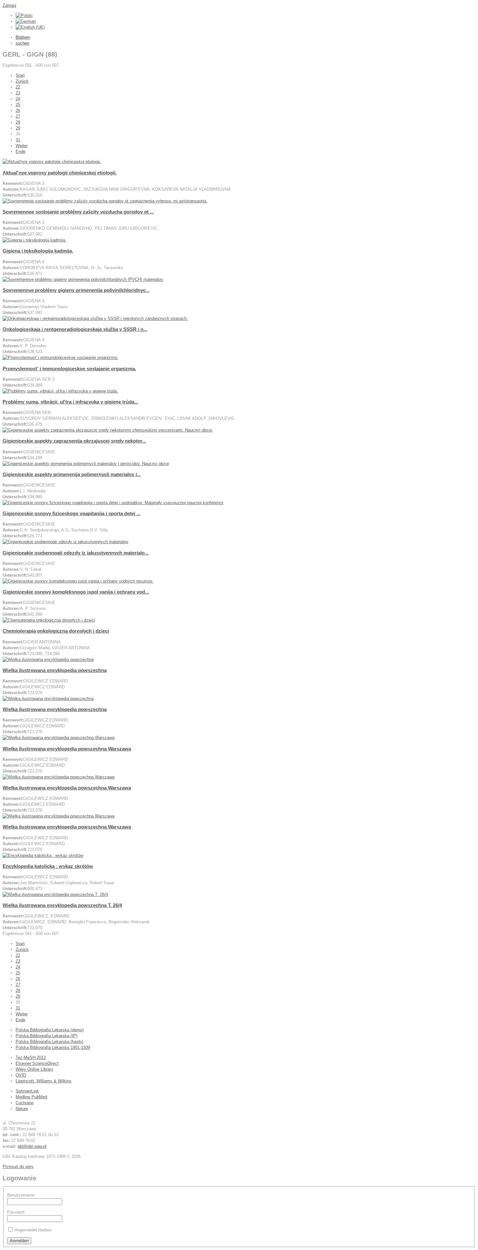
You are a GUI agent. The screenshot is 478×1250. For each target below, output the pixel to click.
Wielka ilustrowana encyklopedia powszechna (55, 670)
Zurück (22, 81)
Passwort (16, 1212)
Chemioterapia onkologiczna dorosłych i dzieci (56, 631)
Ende (20, 151)
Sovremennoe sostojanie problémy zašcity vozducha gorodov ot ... (78, 211)
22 (18, 87)
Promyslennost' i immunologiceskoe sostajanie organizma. (69, 368)
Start (20, 75)
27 (18, 116)
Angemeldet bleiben (33, 1230)
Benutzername (20, 1195)
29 (18, 128)
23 (18, 92)
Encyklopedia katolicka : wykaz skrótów (48, 866)
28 (18, 122)
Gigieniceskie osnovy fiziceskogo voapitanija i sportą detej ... (71, 513)
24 (18, 98)
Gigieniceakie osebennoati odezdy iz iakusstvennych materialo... (76, 553)
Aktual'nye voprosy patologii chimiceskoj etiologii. (60, 172)
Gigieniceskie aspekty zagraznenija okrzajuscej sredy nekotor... (74, 441)
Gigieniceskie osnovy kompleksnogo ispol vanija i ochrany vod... (76, 592)
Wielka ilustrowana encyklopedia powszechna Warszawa (67, 748)
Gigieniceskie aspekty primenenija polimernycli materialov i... (72, 474)
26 (18, 110)
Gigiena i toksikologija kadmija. (38, 251)
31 (18, 139)
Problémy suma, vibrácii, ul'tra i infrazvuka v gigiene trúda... (70, 402)
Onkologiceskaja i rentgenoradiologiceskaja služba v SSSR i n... (75, 329)
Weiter (22, 145)
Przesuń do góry (18, 1166)
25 (18, 104)
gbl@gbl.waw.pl (32, 1146)
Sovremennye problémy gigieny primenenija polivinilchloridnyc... (76, 290)
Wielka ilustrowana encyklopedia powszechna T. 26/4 (62, 905)
